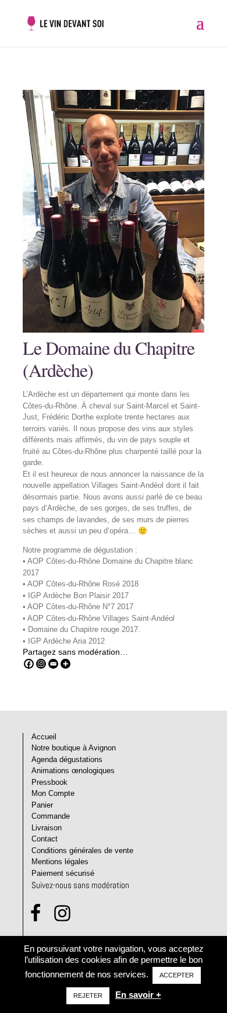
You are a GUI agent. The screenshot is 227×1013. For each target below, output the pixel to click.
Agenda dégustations (66, 759)
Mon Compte (53, 793)
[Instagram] (41, 664)
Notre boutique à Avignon (73, 747)
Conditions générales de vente (82, 850)
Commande (50, 816)
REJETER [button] (87, 995)
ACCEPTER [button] (176, 975)
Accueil (43, 736)
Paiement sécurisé (62, 873)
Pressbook (49, 782)
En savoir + (138, 995)
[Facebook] (29, 664)
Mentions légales (59, 861)
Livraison (46, 827)
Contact (44, 838)
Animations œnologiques (73, 770)
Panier (42, 805)
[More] (65, 664)
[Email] (53, 664)
